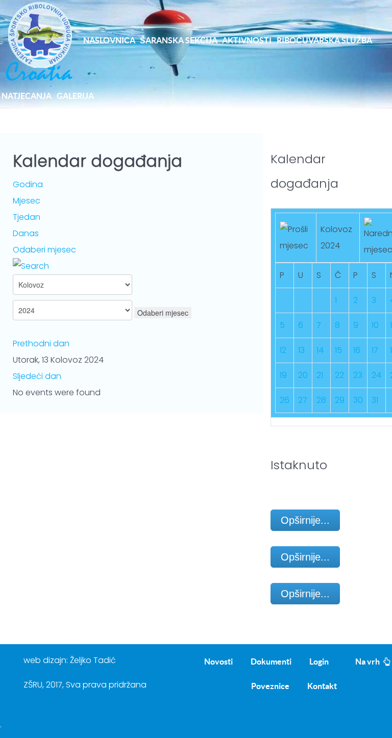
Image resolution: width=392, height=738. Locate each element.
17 (375, 350)
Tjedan (26, 217)
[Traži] (31, 266)
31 (375, 400)
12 (283, 350)
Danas (26, 233)
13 (301, 350)
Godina (28, 184)
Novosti (218, 661)
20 (303, 375)
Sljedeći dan (37, 376)
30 (358, 400)
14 (320, 350)
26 (284, 400)
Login (319, 661)
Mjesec (26, 201)
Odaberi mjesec (44, 250)
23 (357, 375)
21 (319, 375)
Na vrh (368, 661)
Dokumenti (271, 661)
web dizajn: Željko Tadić (69, 660)
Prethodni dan (41, 343)
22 (339, 375)
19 (283, 375)
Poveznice (270, 686)
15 (338, 350)
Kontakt (322, 686)
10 (375, 325)
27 (302, 400)
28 (321, 400)
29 (340, 400)
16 (356, 350)
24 (376, 375)
